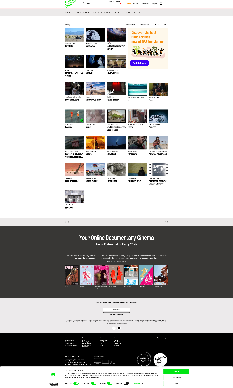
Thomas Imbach (69, 124)
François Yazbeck (154, 124)
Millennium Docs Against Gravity (100, 287)
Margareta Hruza (70, 43)
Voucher (102, 342)
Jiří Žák (109, 43)
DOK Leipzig (112, 286)
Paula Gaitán (89, 70)
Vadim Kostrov (132, 151)
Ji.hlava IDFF (142, 286)
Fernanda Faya (90, 124)
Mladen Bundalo (154, 97)
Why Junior (117, 342)
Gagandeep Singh (91, 151)
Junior (128, 4)
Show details (136, 383)
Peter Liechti (68, 178)
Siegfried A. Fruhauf (91, 43)
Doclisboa (82, 286)
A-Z (83, 340)
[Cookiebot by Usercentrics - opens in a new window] (53, 384)
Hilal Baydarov (132, 178)
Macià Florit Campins (113, 151)
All (66, 12)
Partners (67, 342)
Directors (85, 346)
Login (154, 4)
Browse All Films (130, 24)
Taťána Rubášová (70, 205)
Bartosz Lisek (90, 97)
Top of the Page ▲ (162, 338)
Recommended (87, 343)
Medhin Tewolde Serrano (135, 124)
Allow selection (176, 377)
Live (120, 4)
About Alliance (69, 340)
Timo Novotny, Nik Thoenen (136, 97)
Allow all (176, 371)
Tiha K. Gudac (111, 178)
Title (164, 24)
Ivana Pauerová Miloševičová (73, 97)
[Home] (71, 4)
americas (111, 1)
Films (135, 4)
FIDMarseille (127, 286)
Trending (156, 24)
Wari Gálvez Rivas (112, 124)
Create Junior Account (118, 344)
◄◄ (166, 222)
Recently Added (144, 24)
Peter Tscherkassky (155, 178)
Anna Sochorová (91, 178)
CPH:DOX (67, 286)
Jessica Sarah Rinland (71, 151)
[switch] (93, 383)
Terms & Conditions (71, 345)
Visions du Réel (158, 286)
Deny (176, 383)
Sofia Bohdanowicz (112, 70)
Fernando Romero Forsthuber (158, 151)
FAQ (101, 345)
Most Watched (86, 345)
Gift (101, 343)
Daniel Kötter (110, 97)
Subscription (104, 340)
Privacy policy (69, 343)
